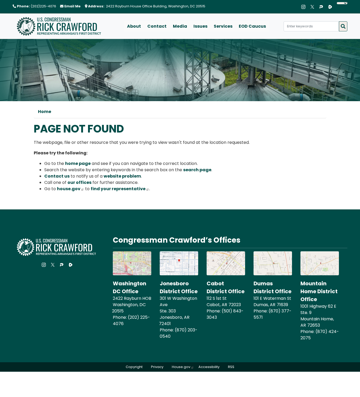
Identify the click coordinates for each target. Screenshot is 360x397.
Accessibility (209, 367)
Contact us (57, 176)
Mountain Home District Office (319, 291)
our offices (79, 182)
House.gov (181, 367)
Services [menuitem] (223, 26)
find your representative (118, 189)
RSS (231, 367)
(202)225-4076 (43, 6)
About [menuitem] (134, 26)
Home (44, 112)
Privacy (157, 367)
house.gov (68, 189)
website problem (122, 176)
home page (78, 163)
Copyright (134, 367)
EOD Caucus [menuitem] (252, 26)
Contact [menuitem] (157, 26)
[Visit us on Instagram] (304, 7)
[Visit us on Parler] (322, 7)
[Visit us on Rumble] (331, 7)
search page (197, 170)
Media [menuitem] (180, 26)
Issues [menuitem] (200, 26)
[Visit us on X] (313, 7)
